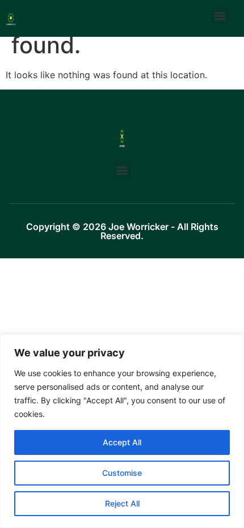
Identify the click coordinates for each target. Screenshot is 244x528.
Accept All (122, 442)
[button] (220, 15)
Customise (122, 473)
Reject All (122, 503)
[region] (122, 431)
